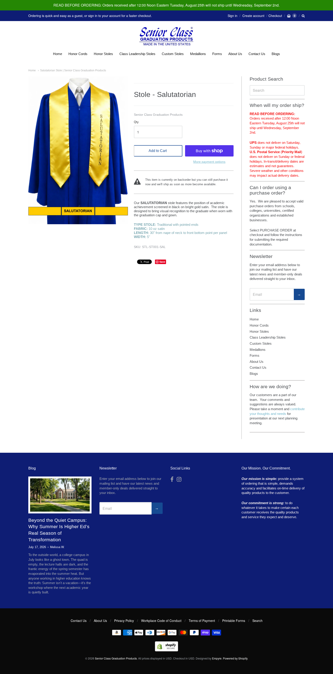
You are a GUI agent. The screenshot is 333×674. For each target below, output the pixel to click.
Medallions (198, 54)
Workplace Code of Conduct (161, 620)
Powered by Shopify (235, 658)
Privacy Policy (124, 620)
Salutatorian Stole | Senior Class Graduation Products (73, 70)
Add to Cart (158, 151)
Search (257, 620)
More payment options (209, 162)
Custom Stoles (173, 54)
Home (57, 54)
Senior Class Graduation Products (158, 114)
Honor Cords (77, 54)
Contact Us (257, 54)
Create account (253, 15)
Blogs (276, 54)
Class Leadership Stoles (137, 54)
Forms (217, 54)
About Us (235, 54)
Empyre (217, 658)
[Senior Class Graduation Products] (166, 37)
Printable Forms (233, 620)
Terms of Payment (202, 620)
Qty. (136, 122)
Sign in (232, 15)
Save (162, 261)
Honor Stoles (103, 54)
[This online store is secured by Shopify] (166, 649)
